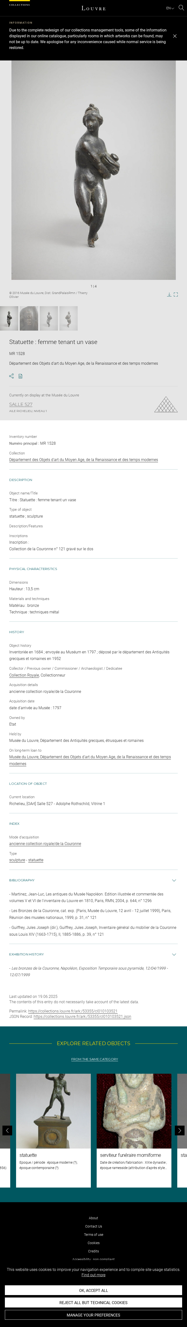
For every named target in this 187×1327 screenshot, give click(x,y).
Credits (93, 1251)
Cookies (94, 1243)
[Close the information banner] (175, 36)
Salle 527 (20, 404)
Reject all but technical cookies (93, 1302)
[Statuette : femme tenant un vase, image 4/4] (68, 318)
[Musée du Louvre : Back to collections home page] (93, 8)
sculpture (17, 860)
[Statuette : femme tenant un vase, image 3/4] (49, 318)
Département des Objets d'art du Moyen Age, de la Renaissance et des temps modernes (83, 459)
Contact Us (93, 1226)
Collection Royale (24, 675)
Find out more (93, 1275)
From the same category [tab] (94, 1059)
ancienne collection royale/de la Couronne (45, 843)
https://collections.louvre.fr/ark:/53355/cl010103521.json (82, 1016)
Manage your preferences (93, 1315)
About (93, 1218)
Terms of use (93, 1235)
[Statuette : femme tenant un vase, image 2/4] (29, 318)
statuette (35, 860)
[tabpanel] (93, 1130)
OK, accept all (93, 1290)
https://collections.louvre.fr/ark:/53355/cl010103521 (73, 1011)
